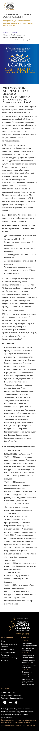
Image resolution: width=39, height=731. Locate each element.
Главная (5, 33)
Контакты (4, 661)
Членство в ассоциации (9, 658)
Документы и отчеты (9, 644)
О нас (3, 641)
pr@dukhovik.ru (17, 698)
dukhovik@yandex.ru (13, 695)
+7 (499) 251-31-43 (8, 693)
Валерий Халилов (7, 649)
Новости (14, 33)
